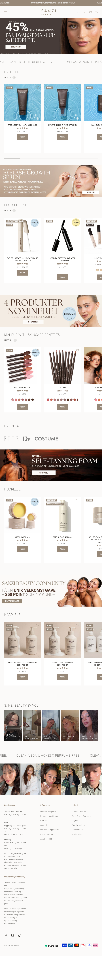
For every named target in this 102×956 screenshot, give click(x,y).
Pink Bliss (12, 399)
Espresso (32, 399)
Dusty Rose (22, 399)
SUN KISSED (99, 399)
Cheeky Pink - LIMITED (95, 399)
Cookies (43, 820)
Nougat (61, 399)
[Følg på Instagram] (13, 935)
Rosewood (74, 399)
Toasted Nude (19, 399)
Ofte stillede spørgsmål (49, 830)
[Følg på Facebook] (6, 935)
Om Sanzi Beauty (79, 811)
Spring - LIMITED (48, 399)
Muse (54, 399)
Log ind (75, 820)
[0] (90, 12)
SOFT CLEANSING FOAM (62, 537)
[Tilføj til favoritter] (38, 87)
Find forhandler (46, 834)
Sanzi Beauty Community (82, 816)
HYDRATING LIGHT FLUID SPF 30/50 (62, 125)
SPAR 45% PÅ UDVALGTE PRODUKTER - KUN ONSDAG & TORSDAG (22, 3)
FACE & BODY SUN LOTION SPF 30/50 (22, 125)
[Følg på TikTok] (19, 935)
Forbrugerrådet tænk (49, 816)
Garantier (44, 825)
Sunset (51, 399)
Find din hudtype (79, 825)
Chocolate (68, 399)
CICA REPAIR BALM (22, 537)
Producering (77, 834)
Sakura (16, 399)
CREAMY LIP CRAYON (22, 388)
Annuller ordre (46, 839)
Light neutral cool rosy (97, 270)
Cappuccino (29, 399)
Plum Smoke (78, 399)
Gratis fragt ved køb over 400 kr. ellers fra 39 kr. (81, 3)
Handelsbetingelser (48, 811)
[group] (51, 36)
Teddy (64, 399)
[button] (94, 725)
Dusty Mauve (71, 399)
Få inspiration (77, 830)
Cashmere (26, 399)
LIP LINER (62, 388)
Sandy (58, 399)
